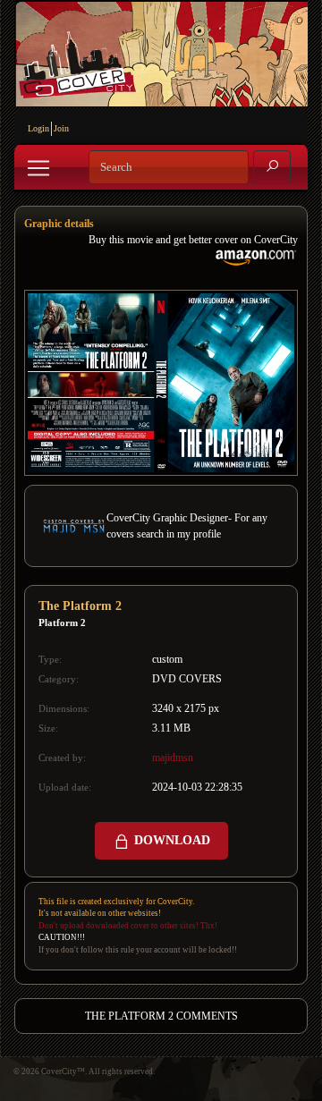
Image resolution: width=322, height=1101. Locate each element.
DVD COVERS (187, 679)
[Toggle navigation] (38, 168)
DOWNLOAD (170, 840)
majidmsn (172, 757)
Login (38, 128)
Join (61, 128)
